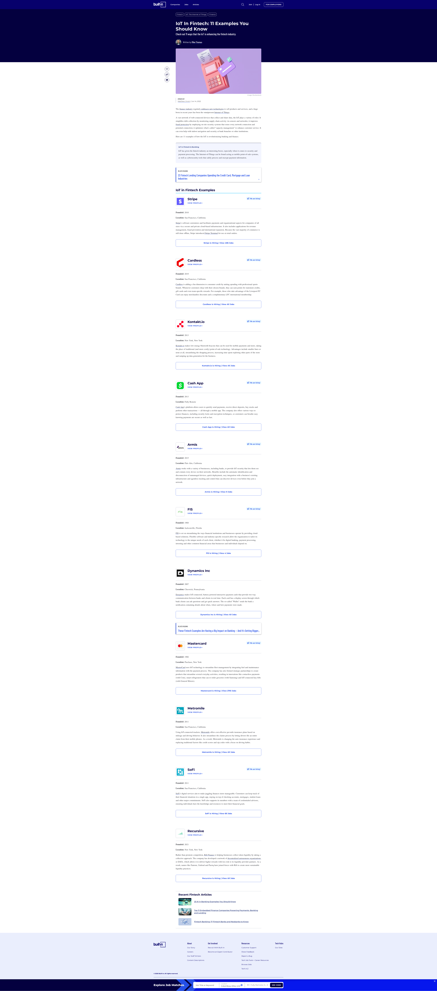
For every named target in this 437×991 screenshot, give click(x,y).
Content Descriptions (195, 960)
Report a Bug (246, 956)
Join (250, 5)
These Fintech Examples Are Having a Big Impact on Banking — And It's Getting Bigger (218, 630)
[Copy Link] (167, 74)
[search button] (242, 4)
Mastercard (197, 643)
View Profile (194, 203)
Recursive (196, 831)
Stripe (192, 199)
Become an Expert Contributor (220, 952)
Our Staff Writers (194, 956)
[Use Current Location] (241, 985)
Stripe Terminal (211, 233)
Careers (190, 952)
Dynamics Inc (199, 571)
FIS (190, 509)
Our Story (191, 948)
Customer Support (248, 948)
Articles (196, 5)
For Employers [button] (273, 5)
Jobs (186, 5)
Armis (192, 444)
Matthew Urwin (184, 101)
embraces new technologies (212, 108)
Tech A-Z (244, 969)
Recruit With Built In (216, 948)
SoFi (191, 770)
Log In (257, 5)
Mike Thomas (197, 42)
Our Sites (278, 948)
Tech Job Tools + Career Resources (255, 960)
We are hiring (255, 198)
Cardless (195, 260)
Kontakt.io (196, 322)
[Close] (434, 981)
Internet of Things (221, 112)
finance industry (186, 108)
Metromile (196, 708)
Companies (175, 5)
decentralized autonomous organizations (244, 858)
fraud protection (182, 124)
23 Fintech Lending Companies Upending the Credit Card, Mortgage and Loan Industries (214, 177)
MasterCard (180, 667)
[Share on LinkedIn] (167, 80)
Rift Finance (209, 854)
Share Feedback (247, 952)
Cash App (195, 383)
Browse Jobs (246, 964)
